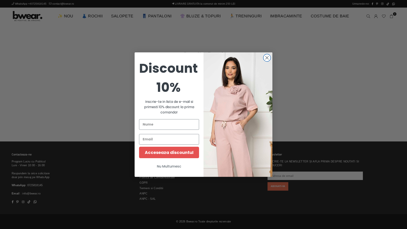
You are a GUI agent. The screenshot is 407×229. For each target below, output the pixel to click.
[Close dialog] (267, 57)
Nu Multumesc (169, 166)
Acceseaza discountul (169, 152)
